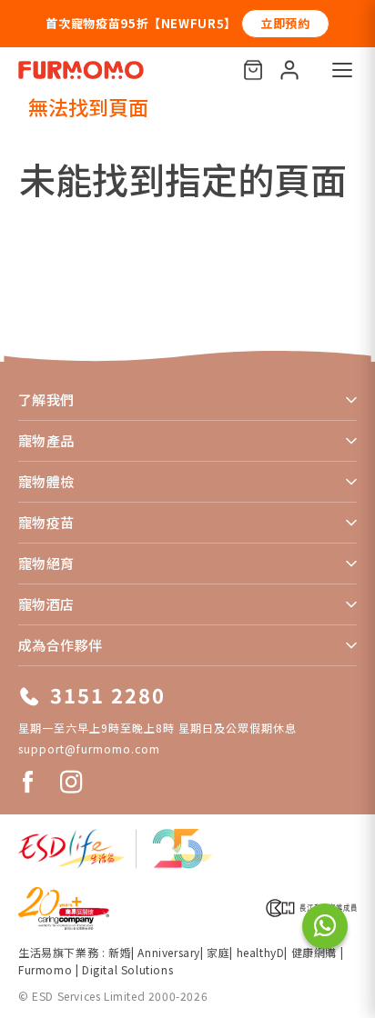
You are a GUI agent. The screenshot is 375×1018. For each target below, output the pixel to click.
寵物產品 (46, 440)
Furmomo (45, 969)
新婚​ (119, 952)
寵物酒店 (46, 604)
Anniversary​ (168, 952)
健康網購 (315, 952)
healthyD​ (261, 952)
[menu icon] (342, 70)
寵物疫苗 (46, 522)
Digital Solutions (127, 969)
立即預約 (285, 23)
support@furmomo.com (89, 748)
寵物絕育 (46, 563)
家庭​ (218, 952)
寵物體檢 (46, 481)
